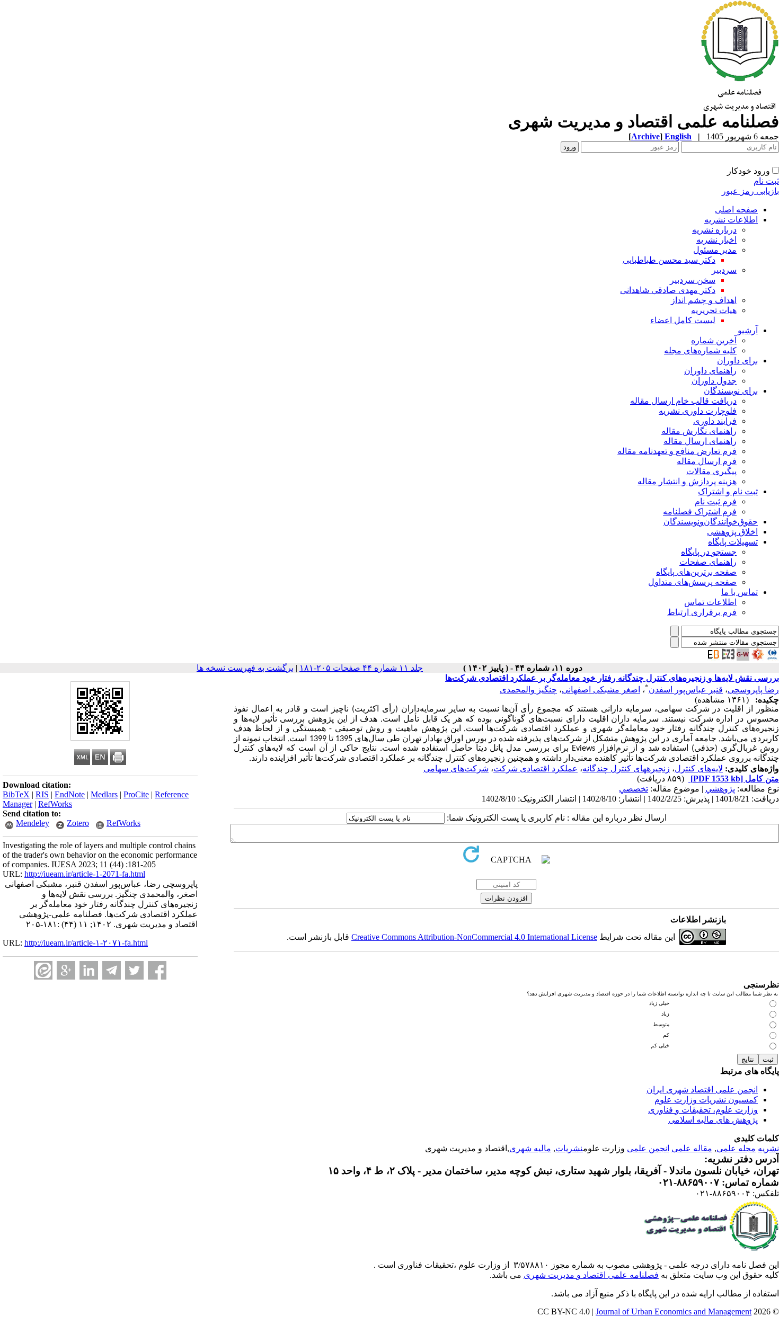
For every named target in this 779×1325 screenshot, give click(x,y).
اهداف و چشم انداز (704, 300)
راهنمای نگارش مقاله (699, 430)
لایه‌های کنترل (699, 768)
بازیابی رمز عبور (750, 190)
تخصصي (633, 788)
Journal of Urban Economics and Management (673, 1311)
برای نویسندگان (731, 390)
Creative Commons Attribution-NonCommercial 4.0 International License (474, 936)
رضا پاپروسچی (753, 689)
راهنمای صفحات (708, 561)
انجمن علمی (648, 1148)
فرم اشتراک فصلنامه (700, 511)
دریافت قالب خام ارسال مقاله (683, 400)
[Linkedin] (88, 970)
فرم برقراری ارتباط (702, 612)
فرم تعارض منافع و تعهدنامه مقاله (677, 451)
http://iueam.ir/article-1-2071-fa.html (84, 873)
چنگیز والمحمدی (528, 689)
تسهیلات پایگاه (733, 541)
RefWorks (55, 803)
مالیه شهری (530, 1148)
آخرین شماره (714, 340)
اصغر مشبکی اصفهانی (601, 689)
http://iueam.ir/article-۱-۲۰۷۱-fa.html (86, 942)
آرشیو (748, 330)
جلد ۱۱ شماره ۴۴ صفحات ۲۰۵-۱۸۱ (361, 667)
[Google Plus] (66, 970)
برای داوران (737, 360)
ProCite (136, 794)
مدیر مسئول (715, 249)
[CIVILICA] (772, 657)
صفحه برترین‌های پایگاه (696, 571)
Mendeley (32, 823)
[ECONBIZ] (713, 657)
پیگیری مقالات (711, 471)
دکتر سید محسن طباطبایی (669, 259)
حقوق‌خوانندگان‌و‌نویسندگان (710, 521)
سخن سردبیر (692, 279)
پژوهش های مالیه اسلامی (713, 1119)
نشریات (569, 1148)
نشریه (768, 1148)
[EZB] (728, 657)
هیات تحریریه (714, 310)
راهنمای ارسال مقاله (700, 441)
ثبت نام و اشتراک (728, 491)
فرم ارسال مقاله (707, 461)
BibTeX (16, 794)
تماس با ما (739, 592)
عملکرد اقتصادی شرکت (535, 768)
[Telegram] (111, 970)
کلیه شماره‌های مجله (700, 350)
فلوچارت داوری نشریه (698, 410)
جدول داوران (714, 380)
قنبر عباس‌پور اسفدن (686, 689)
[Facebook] (157, 970)
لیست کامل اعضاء (682, 320)
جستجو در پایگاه (709, 551)
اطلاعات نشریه (731, 219)
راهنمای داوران (710, 370)
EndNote (70, 794)
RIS (42, 794)
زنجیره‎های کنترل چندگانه (626, 768)
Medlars (104, 794)
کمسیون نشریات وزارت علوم (706, 1099)
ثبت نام (766, 180)
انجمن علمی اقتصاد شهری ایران (702, 1089)
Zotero (78, 823)
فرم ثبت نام (716, 501)
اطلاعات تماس (710, 602)
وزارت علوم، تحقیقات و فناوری (703, 1109)
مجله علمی (736, 1148)
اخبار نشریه (716, 239)
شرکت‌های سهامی (456, 768)
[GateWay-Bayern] (743, 657)
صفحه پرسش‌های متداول (692, 581)
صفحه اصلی (736, 209)
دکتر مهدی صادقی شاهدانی (667, 290)
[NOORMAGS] (757, 657)
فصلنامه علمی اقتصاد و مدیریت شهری (591, 1274)
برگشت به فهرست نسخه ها (245, 667)
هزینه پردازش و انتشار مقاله (687, 481)
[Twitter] (134, 970)
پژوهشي (720, 788)
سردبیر (724, 269)
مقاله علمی (691, 1148)
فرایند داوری (715, 420)
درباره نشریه (714, 229)
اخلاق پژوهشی (732, 531)
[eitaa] (43, 970)
